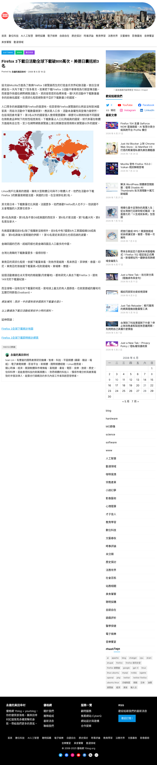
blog (108, 410)
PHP (118, 677)
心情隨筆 (111, 506)
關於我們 (49, 711)
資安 (125, 687)
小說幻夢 (111, 490)
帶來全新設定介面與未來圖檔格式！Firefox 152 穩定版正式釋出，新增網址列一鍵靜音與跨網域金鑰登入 (130, 256)
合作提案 (86, 725)
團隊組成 (49, 715)
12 (130, 379)
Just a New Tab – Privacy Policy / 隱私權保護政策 (135, 344)
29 (151, 390)
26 (130, 390)
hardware (112, 418)
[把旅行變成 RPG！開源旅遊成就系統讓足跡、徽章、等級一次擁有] (112, 236)
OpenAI (110, 677)
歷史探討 (111, 562)
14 (144, 379)
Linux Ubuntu (113, 672)
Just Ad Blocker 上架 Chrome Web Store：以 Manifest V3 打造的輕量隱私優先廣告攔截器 (138, 147)
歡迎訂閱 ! (127, 718)
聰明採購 (111, 601)
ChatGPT (133, 658)
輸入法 (134, 687)
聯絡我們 (49, 725)
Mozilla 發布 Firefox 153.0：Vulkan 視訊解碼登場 (137, 165)
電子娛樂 (111, 633)
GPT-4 (135, 668)
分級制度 (126, 682)
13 (137, 379)
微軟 (135, 682)
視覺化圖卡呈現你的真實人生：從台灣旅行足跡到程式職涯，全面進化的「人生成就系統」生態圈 (138, 212)
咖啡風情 (111, 474)
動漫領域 (111, 466)
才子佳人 (111, 514)
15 (151, 379)
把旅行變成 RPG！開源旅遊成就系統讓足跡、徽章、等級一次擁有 (138, 234)
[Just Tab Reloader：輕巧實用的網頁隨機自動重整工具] (112, 308)
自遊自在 (111, 609)
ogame (143, 672)
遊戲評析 (111, 617)
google (126, 668)
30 (109, 396)
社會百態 (111, 577)
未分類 (110, 554)
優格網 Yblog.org (86, 748)
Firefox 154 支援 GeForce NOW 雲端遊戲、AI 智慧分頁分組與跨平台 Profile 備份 (138, 126)
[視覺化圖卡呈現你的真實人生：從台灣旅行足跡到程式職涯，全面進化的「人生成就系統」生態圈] (112, 212)
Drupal (110, 663)
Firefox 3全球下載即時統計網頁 (20, 337)
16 (109, 385)
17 (116, 385)
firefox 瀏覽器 (9, 347)
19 (130, 385)
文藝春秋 (111, 538)
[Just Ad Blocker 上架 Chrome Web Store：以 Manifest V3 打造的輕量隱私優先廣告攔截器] (112, 148)
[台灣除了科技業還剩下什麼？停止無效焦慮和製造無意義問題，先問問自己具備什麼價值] (112, 324)
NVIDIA (133, 672)
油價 (150, 682)
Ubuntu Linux (113, 682)
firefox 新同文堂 (133, 663)
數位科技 (29, 52)
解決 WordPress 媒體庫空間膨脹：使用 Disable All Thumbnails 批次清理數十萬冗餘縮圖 (137, 189)
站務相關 (111, 586)
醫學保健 (111, 625)
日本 (143, 682)
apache (115, 658)
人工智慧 (111, 458)
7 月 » (135, 401)
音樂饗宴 (111, 641)
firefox (119, 663)
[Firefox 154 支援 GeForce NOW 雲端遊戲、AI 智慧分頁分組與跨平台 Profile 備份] (112, 125)
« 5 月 (125, 401)
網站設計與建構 (90, 721)
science (110, 434)
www (19, 52)
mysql (125, 672)
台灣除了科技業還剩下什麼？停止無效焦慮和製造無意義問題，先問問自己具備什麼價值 (130, 326)
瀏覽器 (110, 687)
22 (151, 385)
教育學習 (111, 522)
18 (123, 385)
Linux (144, 668)
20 (137, 385)
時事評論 (111, 546)
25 (123, 390)
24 (116, 390)
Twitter (127, 677)
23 (109, 390)
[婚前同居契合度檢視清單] (112, 292)
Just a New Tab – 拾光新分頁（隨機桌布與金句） (137, 276)
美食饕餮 (111, 594)
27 (137, 390)
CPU (141, 658)
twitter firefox (140, 677)
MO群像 (110, 426)
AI (108, 658)
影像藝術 (111, 498)
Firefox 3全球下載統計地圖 (17, 328)
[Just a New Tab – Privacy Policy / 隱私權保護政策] (112, 344)
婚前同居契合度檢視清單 (134, 291)
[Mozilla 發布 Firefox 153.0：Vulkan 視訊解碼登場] (112, 168)
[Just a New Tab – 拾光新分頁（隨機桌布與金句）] (112, 277)
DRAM (149, 658)
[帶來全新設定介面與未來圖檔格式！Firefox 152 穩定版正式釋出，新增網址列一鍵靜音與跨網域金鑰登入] (112, 253)
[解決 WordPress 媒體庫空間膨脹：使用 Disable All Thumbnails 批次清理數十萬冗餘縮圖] (112, 188)
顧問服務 (86, 711)
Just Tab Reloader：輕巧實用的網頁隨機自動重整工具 (137, 307)
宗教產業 (111, 482)
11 (124, 379)
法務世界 (111, 570)
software (8, 52)
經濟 (118, 687)
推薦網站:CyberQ (91, 715)
